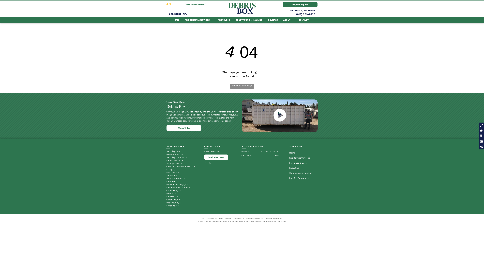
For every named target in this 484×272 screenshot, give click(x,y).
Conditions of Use (238, 218)
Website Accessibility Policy (274, 218)
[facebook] (205, 163)
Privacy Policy (205, 218)
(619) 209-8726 (305, 14)
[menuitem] (176, 20)
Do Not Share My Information (222, 218)
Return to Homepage (242, 85)
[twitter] (209, 163)
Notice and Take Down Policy (255, 218)
